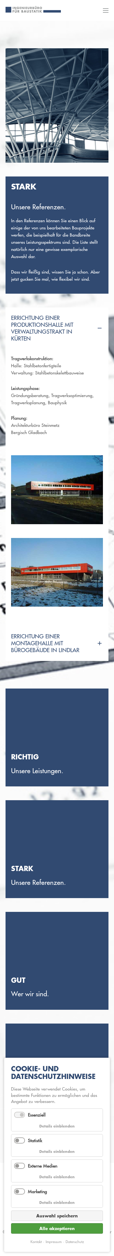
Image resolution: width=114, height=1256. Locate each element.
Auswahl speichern (57, 1215)
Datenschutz (75, 1241)
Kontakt (36, 1241)
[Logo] (33, 9)
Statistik (35, 1140)
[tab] (57, 328)
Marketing (37, 1191)
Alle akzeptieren (57, 1228)
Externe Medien (42, 1166)
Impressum (54, 1241)
